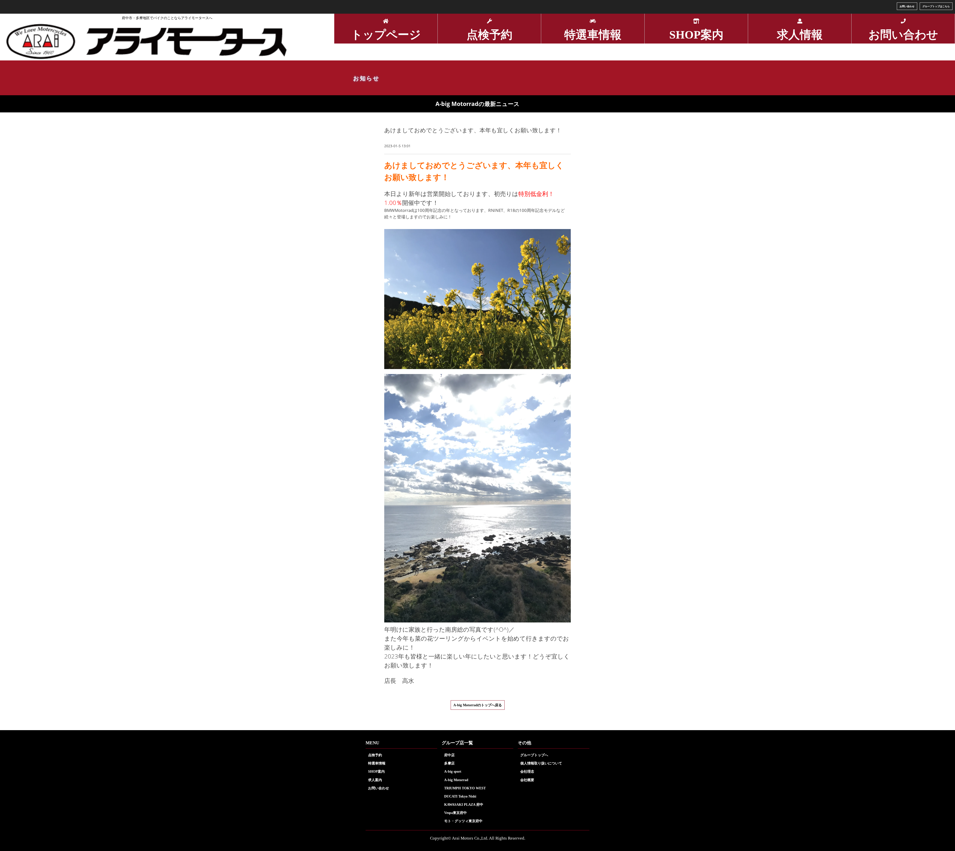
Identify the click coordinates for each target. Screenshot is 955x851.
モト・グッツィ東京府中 (463, 821)
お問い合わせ (907, 6)
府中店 (449, 755)
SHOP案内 (376, 771)
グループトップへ (534, 755)
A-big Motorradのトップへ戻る (477, 705)
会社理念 (527, 771)
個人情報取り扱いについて (541, 763)
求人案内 (375, 780)
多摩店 (449, 763)
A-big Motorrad (456, 780)
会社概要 (527, 780)
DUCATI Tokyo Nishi (460, 796)
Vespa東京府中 (455, 813)
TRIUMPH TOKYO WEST (465, 788)
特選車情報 (376, 763)
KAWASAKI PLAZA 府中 (463, 804)
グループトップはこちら (936, 6)
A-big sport (452, 771)
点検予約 (375, 755)
